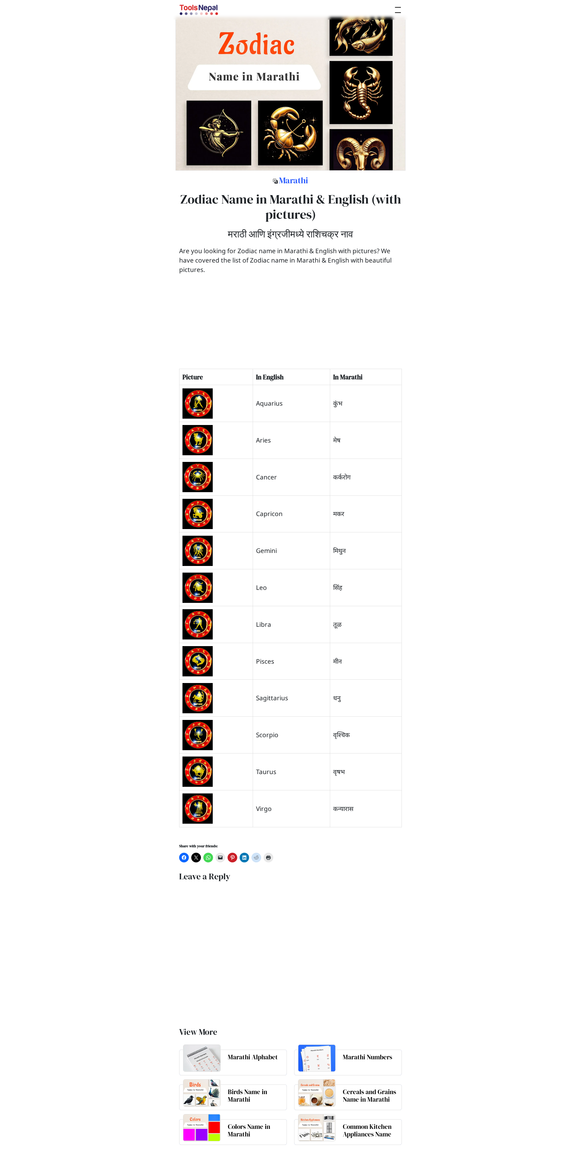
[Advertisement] (290, 326)
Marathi (293, 180)
